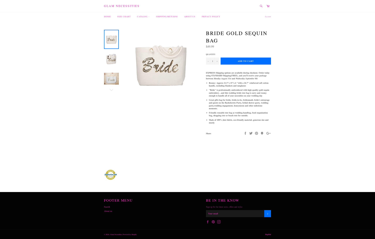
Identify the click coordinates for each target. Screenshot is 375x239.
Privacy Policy (211, 16)
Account (268, 16)
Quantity (210, 54)
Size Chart (124, 16)
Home (107, 16)
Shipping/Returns (167, 16)
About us (189, 16)
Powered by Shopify (130, 234)
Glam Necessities (122, 6)
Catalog (142, 16)
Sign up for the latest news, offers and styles (224, 206)
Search (107, 206)
